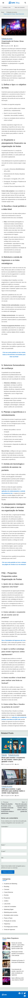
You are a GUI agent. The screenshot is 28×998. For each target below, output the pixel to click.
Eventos (6, 895)
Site (2, 857)
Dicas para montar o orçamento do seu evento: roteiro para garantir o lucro (13, 759)
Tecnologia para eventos (11, 926)
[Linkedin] (24, 996)
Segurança (7, 923)
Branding (6, 886)
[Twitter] (24, 993)
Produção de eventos (7, 38)
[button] (3, 2)
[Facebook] (19, 993)
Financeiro (4, 755)
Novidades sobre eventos (11, 915)
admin (16, 45)
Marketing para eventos (10, 912)
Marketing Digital (8, 909)
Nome (3, 845)
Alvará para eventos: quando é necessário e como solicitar (18, 953)
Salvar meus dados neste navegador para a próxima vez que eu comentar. (13, 867)
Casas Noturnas (8, 892)
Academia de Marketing (10, 883)
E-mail (3, 851)
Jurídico (6, 901)
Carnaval (6, 889)
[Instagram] (22, 993)
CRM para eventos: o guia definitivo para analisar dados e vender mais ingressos (13, 791)
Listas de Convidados (10, 906)
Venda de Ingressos (9, 929)
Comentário (4, 826)
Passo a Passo (8, 918)
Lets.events (7, 903)
